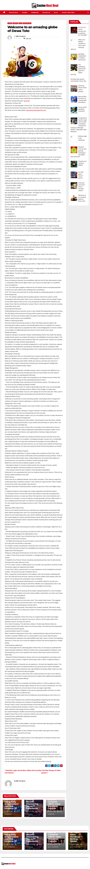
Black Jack (13, 12)
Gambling (35, 12)
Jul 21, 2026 (31, 844)
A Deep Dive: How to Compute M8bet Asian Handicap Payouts (54, 803)
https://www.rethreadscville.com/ (36, 110)
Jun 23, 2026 (75, 844)
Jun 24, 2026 (53, 844)
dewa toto (28, 38)
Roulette (46, 12)
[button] (88, 12)
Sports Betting (68, 12)
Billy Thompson (21, 36)
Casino (24, 12)
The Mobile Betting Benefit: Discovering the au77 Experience (32, 803)
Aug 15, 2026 (10, 844)
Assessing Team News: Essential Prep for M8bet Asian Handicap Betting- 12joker (77, 833)
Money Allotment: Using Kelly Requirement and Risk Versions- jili (11, 803)
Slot (56, 12)
